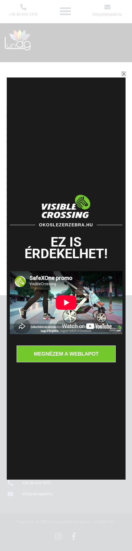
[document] (66, 275)
